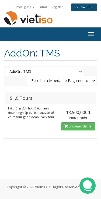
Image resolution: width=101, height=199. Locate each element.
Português (24, 7)
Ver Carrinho (84, 7)
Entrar (43, 7)
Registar (57, 7)
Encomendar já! (80, 126)
